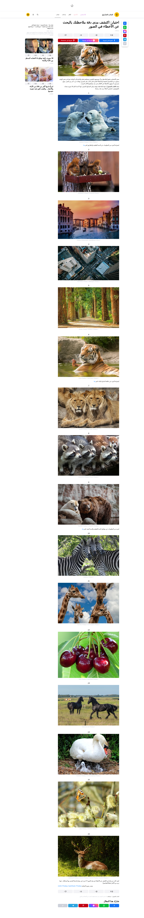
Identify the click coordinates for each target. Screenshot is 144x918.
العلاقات (51, 63)
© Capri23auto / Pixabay (91, 378)
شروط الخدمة (38, 26)
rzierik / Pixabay (62, 886)
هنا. (94, 381)
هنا (84, 145)
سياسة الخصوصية (44, 25)
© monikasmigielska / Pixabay (93, 775)
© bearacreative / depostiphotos (88, 240)
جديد (75, 14)
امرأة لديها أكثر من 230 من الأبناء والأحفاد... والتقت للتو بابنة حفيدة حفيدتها (41, 89)
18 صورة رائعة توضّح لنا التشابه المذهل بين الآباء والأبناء (39, 59)
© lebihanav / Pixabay (88, 577)
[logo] (110, 15)
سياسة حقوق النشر (35, 25)
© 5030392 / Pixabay (91, 828)
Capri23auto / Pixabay (74, 886)
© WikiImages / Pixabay (93, 281)
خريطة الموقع (31, 26)
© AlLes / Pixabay (93, 142)
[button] (50, 55)
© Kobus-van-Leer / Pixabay (88, 726)
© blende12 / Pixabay (92, 329)
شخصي (82, 14)
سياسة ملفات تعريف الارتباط (47, 26)
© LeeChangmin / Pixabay (93, 624)
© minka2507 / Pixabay (92, 526)
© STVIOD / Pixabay (92, 429)
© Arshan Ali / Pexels (93, 193)
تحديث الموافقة (50, 28)
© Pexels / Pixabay (93, 477)
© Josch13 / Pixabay (83, 877)
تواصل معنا (51, 25)
